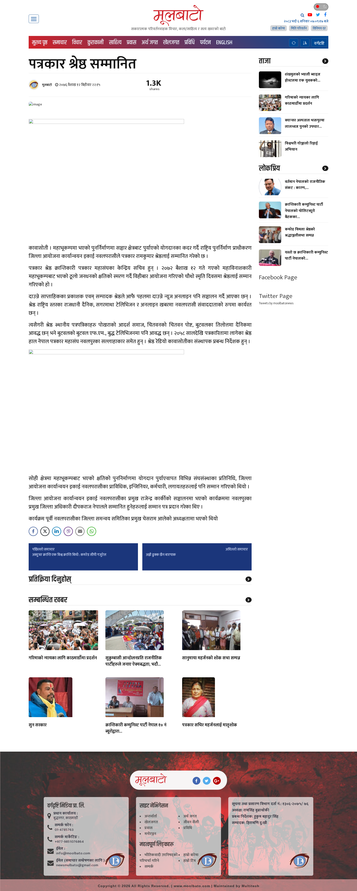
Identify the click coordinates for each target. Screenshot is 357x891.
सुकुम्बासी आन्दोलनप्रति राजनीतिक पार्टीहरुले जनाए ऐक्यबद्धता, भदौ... (133, 661)
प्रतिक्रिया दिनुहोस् (50, 579)
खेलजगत (171, 42)
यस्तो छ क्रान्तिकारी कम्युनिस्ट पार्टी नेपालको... (306, 255)
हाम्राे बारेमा (278, 28)
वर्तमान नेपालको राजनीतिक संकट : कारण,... (305, 184)
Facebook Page (278, 277)
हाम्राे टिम (189, 860)
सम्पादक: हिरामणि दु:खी (249, 823)
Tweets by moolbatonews (276, 303)
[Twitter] (206, 781)
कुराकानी (95, 42)
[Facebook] (196, 781)
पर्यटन (205, 42)
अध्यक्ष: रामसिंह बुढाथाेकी (250, 810)
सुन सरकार (38, 725)
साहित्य (115, 42)
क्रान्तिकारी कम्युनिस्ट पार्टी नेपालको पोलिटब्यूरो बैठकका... (304, 210)
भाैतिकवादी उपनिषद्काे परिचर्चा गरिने (159, 858)
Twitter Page (275, 296)
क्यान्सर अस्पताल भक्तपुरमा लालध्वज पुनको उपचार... (304, 123)
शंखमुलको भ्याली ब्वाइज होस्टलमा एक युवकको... (302, 77)
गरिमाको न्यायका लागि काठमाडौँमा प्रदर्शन (63, 658)
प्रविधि (190, 42)
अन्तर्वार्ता (150, 816)
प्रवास (131, 42)
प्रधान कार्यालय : (65, 813)
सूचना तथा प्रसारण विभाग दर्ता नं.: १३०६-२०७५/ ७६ (270, 804)
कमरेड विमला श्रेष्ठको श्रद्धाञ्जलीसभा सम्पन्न (300, 232)
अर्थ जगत (150, 42)
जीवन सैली (191, 822)
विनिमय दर (319, 28)
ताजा (265, 61)
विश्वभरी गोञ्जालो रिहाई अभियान (301, 146)
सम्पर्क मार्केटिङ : (67, 837)
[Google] (216, 781)
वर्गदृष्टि (319, 43)
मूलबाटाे (47, 85)
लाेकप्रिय (269, 168)
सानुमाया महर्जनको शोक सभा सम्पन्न (211, 658)
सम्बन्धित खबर (48, 600)
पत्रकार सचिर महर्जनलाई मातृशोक (209, 725)
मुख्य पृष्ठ (39, 42)
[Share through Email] (80, 531)
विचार (77, 42)
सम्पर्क (148, 866)
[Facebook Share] (33, 531)
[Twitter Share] (45, 531)
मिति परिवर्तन (299, 28)
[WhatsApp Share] (91, 531)
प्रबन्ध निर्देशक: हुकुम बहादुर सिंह (255, 817)
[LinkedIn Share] (56, 531)
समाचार (60, 42)
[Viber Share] (68, 531)
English (224, 42)
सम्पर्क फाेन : (64, 825)
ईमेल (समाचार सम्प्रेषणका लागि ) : (81, 861)
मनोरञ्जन (150, 834)
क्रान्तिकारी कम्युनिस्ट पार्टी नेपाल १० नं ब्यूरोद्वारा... (135, 728)
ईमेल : (60, 849)
